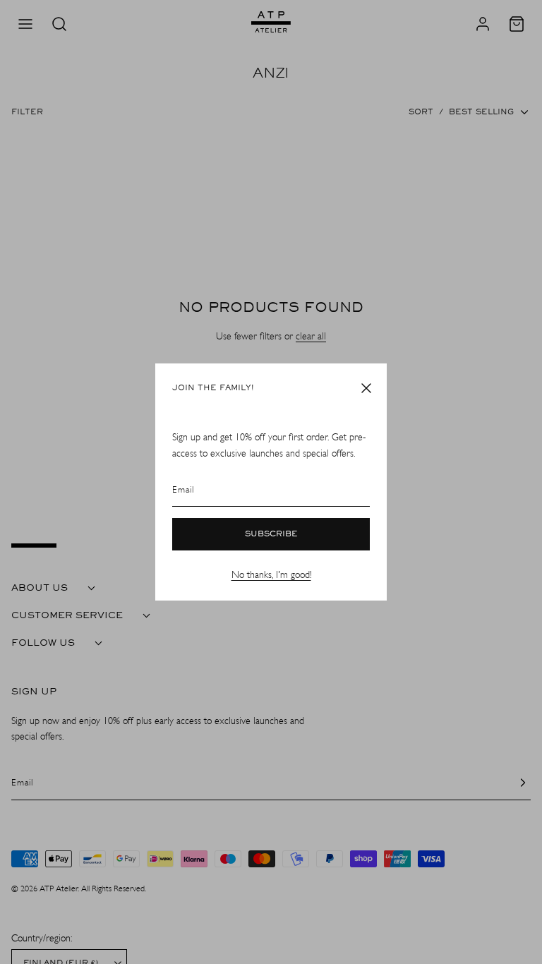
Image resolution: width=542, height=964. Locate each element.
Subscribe (271, 534)
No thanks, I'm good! (271, 575)
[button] (366, 388)
